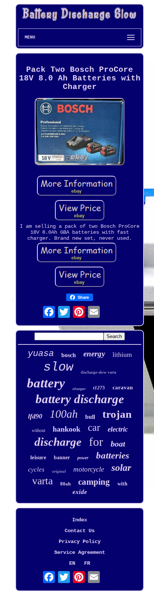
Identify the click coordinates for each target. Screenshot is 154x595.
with (122, 484)
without (38, 430)
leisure (38, 457)
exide (80, 492)
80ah (65, 484)
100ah (64, 414)
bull (90, 417)
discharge (57, 441)
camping (94, 482)
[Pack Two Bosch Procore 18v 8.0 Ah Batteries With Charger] (80, 132)
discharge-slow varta (98, 372)
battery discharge (80, 399)
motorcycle (88, 469)
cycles (36, 469)
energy (94, 353)
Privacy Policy (80, 542)
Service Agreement (79, 552)
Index (79, 520)
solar (121, 467)
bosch (68, 355)
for (96, 441)
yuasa (41, 354)
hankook (66, 429)
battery (46, 383)
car (94, 427)
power (83, 457)
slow (58, 367)
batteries (112, 455)
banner (62, 457)
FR (87, 563)
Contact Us (80, 531)
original (59, 471)
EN (72, 563)
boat (118, 443)
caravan (123, 387)
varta (42, 481)
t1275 (99, 387)
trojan (117, 414)
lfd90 (35, 416)
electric (118, 429)
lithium (122, 354)
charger (79, 389)
